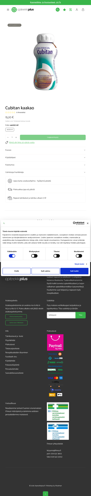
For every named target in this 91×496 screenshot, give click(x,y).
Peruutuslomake (11, 369)
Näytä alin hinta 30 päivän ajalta (22, 142)
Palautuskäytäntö (12, 365)
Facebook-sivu (11, 356)
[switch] (34, 256)
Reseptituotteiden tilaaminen (16, 352)
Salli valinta (45, 271)
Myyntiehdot (10, 340)
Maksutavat (10, 344)
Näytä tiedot (79, 264)
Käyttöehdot (10, 360)
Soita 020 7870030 (16, 322)
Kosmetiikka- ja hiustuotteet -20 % (45, 2)
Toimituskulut (17, 121)
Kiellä (16, 271)
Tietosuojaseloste (12, 348)
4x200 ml (10, 129)
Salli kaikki (74, 271)
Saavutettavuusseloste (14, 373)
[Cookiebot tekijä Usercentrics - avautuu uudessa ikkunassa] (74, 223)
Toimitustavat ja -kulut (14, 336)
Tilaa (80, 315)
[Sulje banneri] (87, 223)
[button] (8, 9)
